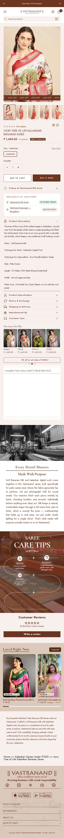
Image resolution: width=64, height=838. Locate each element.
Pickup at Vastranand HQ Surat (25, 188)
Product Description (19, 221)
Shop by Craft (32, 823)
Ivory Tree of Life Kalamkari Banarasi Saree (31, 758)
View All (55, 649)
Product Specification (20, 295)
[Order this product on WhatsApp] (58, 125)
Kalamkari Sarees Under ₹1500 (32, 756)
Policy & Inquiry (32, 804)
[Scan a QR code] (57, 19)
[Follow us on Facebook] (9, 785)
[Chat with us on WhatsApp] (52, 11)
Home (7, 756)
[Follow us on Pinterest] (32, 785)
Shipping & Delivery (19, 306)
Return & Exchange (19, 300)
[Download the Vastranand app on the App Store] (21, 795)
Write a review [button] (32, 634)
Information (32, 810)
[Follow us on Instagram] (20, 785)
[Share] (53, 125)
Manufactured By (18, 312)
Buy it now (46, 178)
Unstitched (10, 154)
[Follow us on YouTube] (43, 785)
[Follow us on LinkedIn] (55, 785)
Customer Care (17, 318)
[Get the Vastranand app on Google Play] (42, 795)
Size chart (56, 148)
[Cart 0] (58, 11)
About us (32, 817)
